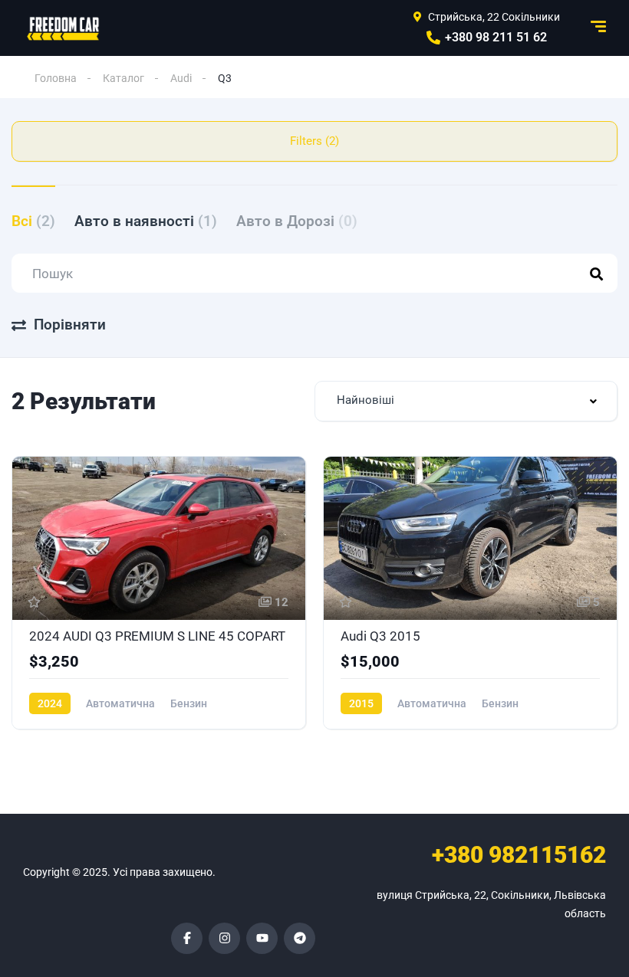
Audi (181, 78)
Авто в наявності (145, 221)
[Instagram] (224, 938)
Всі (33, 221)
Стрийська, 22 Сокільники (494, 17)
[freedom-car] (63, 28)
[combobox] (465, 401)
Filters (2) (314, 141)
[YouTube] (262, 938)
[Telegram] (299, 938)
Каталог (123, 78)
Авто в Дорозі (296, 221)
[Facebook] (187, 938)
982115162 (519, 854)
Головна (56, 78)
